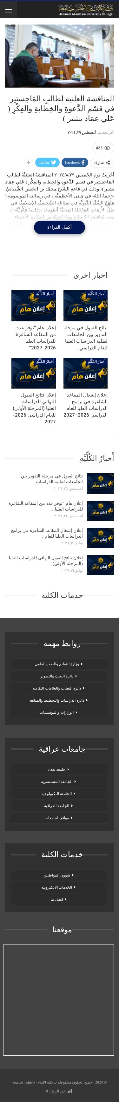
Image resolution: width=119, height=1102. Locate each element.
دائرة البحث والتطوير (56, 676)
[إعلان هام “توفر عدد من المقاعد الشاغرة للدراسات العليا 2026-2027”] (33, 305)
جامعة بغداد (56, 769)
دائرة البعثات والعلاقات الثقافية (56, 688)
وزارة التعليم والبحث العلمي (57, 664)
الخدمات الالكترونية (57, 887)
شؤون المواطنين (56, 875)
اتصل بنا (56, 899)
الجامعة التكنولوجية (57, 793)
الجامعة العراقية (56, 806)
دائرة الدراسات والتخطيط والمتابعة (56, 700)
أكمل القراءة (59, 227)
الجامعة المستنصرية (56, 781)
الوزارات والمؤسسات (57, 712)
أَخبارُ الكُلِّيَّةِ (96, 294)
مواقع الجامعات (57, 818)
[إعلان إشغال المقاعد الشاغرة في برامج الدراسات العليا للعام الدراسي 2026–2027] (85, 373)
